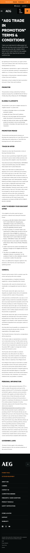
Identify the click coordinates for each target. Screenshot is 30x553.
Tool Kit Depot (21, 1)
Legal (3, 541)
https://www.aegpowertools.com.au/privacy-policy (13, 408)
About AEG (5, 482)
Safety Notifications (8, 506)
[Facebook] (2, 527)
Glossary (3, 547)
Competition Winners (8, 494)
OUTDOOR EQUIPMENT (8, 476)
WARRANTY (5, 521)
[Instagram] (6, 527)
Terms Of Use (4, 545)
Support (24, 6)
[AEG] (8, 11)
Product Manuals (7, 502)
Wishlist (18, 6)
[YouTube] (9, 527)
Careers (4, 486)
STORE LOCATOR (6, 513)
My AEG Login (20, 11)
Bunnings (15, 1)
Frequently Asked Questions (11, 498)
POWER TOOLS (6, 472)
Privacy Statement (5, 543)
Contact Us (5, 490)
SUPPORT (4, 517)
